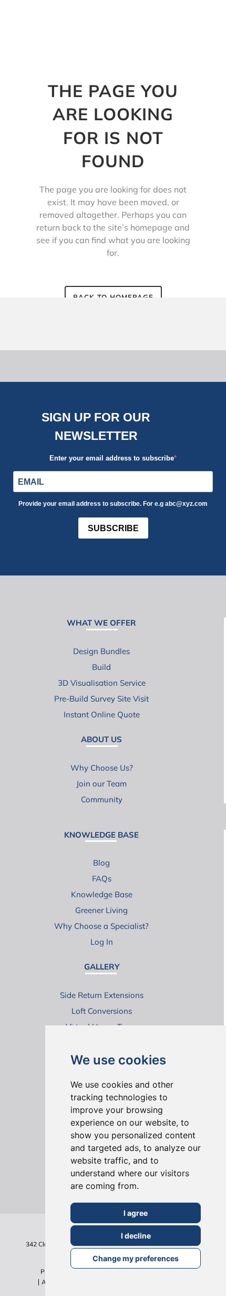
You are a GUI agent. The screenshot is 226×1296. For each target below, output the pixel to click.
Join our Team (101, 784)
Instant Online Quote (102, 714)
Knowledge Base (101, 894)
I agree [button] (136, 1212)
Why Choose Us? (101, 768)
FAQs (101, 878)
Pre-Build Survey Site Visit (101, 699)
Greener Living (101, 910)
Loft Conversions (101, 1011)
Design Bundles (101, 651)
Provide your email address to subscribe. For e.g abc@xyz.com (113, 503)
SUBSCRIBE (113, 528)
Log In (101, 942)
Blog (101, 863)
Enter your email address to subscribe (111, 458)
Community (101, 799)
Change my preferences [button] (136, 1258)
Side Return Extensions (101, 995)
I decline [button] (136, 1235)
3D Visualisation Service (102, 683)
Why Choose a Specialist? (101, 926)
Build (101, 667)
